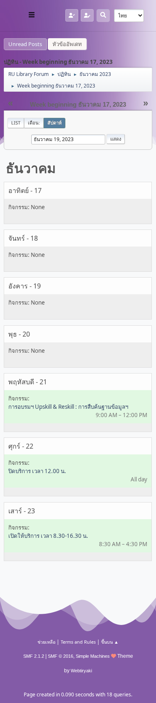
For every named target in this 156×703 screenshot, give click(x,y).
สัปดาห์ (54, 123)
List (15, 123)
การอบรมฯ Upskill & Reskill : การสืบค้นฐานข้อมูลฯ (68, 406)
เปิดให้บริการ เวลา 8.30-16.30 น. (48, 535)
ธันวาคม (31, 168)
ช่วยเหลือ (46, 642)
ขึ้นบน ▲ (110, 642)
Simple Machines (93, 656)
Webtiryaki (81, 670)
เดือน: (34, 123)
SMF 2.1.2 (33, 656)
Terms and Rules (78, 642)
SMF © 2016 (60, 656)
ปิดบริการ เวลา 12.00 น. (37, 471)
